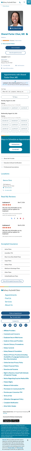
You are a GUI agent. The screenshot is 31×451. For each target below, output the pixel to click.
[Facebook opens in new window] (5, 325)
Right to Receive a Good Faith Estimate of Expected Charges (16, 374)
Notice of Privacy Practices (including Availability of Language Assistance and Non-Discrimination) (16, 357)
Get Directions (20, 65)
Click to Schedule (15, 47)
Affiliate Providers (9, 330)
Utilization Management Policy (13, 399)
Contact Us (15, 321)
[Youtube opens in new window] (15, 325)
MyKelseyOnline (15, 144)
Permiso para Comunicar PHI (13, 392)
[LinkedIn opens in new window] (20, 325)
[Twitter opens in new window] (10, 325)
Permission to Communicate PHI (14, 389)
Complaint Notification (11, 402)
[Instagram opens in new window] (26, 325)
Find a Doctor (6, 6)
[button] (15, 21)
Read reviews (18, 40)
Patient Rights (8, 382)
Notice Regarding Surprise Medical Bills (16, 378)
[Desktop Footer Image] (11, 291)
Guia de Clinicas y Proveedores (13, 344)
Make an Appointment (15, 313)
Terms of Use (8, 396)
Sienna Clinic (4, 59)
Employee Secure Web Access (13, 337)
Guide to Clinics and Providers (13, 341)
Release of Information (11, 385)
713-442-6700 (6, 65)
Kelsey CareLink (9, 348)
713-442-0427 (15, 149)
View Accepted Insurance (15, 52)
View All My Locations (8, 68)
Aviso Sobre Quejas (10, 406)
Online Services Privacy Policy (13, 362)
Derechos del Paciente (11, 369)
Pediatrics (3, 37)
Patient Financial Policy (11, 366)
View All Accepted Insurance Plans (12, 281)
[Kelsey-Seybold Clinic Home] (9, 2)
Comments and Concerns (12, 334)
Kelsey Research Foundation (13, 351)
